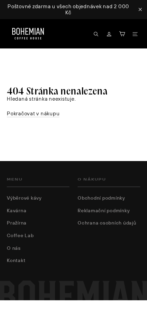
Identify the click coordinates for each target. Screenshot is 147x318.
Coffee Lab (20, 235)
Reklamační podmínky (104, 210)
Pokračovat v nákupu (33, 113)
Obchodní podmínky (101, 198)
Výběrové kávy (24, 198)
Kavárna (16, 210)
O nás (14, 248)
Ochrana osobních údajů (107, 223)
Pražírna (17, 223)
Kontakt (16, 260)
